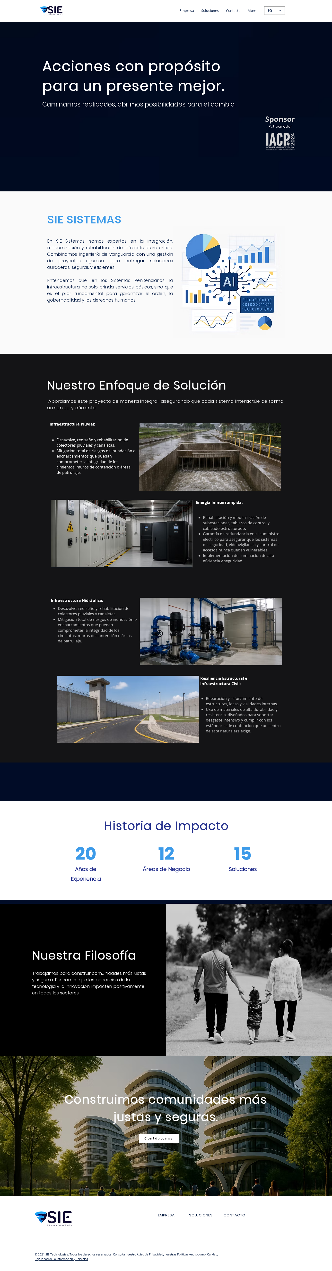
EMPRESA (166, 1215)
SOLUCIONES (201, 1215)
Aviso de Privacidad (150, 1254)
